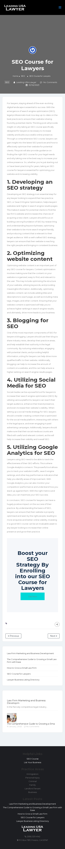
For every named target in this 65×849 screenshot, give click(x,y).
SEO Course (33, 759)
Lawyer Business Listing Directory (23, 679)
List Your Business (32, 762)
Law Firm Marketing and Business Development (30, 653)
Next (53, 636)
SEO (23, 76)
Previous (14, 636)
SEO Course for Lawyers (19, 674)
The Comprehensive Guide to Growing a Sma (31, 724)
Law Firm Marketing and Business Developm (26, 701)
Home (15, 76)
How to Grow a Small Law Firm (22, 668)
